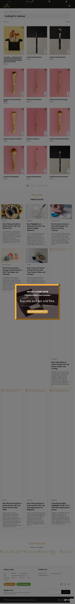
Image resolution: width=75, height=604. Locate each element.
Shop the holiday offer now (37, 311)
